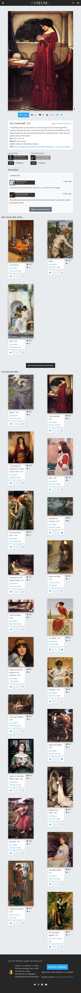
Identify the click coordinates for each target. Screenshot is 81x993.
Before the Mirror (55, 577)
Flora (11, 341)
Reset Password (67, 977)
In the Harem (14, 265)
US (55, 585)
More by (40, 365)
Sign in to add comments (40, 209)
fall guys (41, 188)
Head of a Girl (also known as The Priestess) (16, 672)
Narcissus (12, 842)
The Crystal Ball (54, 416)
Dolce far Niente (15, 615)
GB (19, 271)
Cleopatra (52, 690)
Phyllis (51, 261)
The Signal (52, 638)
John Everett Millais (55, 938)
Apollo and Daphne (55, 745)
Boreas (11, 412)
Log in (58, 977)
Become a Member (57, 967)
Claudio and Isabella (16, 909)
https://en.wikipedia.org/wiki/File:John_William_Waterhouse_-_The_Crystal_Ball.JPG (42, 147)
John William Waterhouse (62, 123)
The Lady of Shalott (16, 717)
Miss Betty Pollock (55, 870)
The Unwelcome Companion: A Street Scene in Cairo (16, 469)
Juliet (50, 478)
